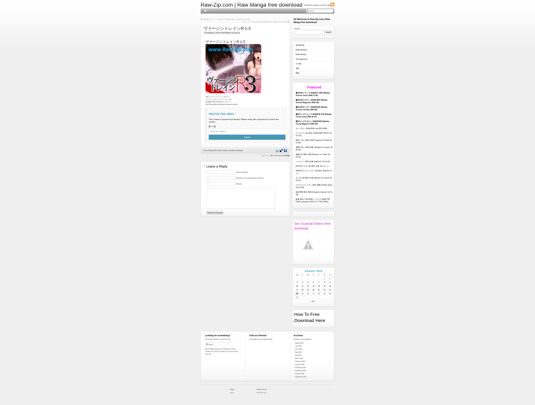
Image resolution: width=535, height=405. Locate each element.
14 (319, 286)
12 (308, 286)
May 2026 (298, 352)
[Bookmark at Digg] (285, 151)
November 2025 (300, 370)
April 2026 (298, 355)
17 (297, 290)
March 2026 (299, 358)
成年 (297, 68)
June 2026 (298, 349)
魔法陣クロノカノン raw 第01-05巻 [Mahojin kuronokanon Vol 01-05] (226, 19)
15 (324, 286)
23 (330, 290)
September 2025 (300, 377)
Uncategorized (301, 59)
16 (330, 286)
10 (297, 286)
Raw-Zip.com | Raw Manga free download (251, 5)
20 (313, 290)
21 (319, 290)
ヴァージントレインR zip (279, 156)
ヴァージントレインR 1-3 (227, 28)
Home (205, 10)
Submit (247, 137)
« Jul (312, 301)
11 (302, 286)
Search (297, 28)
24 (297, 294)
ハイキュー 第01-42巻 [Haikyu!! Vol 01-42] (313, 161)
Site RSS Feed (261, 392)
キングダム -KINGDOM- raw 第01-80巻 (311, 128)
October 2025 (299, 373)
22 (324, 290)
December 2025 (300, 367)
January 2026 (299, 364)
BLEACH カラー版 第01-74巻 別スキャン (312, 166)
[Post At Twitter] (277, 151)
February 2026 (300, 361)
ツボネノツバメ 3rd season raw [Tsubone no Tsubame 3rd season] (264, 22)
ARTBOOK (300, 45)
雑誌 (297, 73)
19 (308, 290)
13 (313, 286)
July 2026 (298, 346)
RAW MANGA (226, 33)
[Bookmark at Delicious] (281, 151)
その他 (298, 64)
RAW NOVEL (301, 54)
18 (302, 290)
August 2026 (299, 343)
